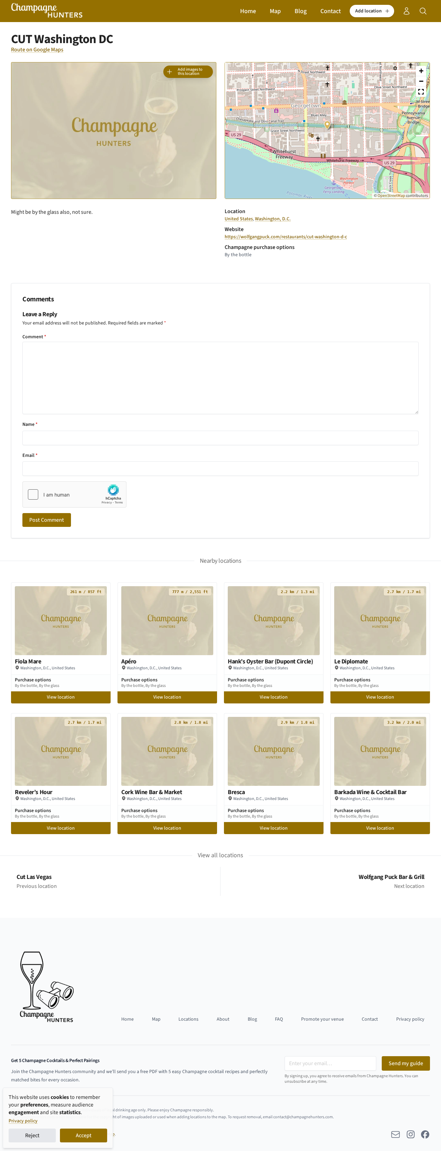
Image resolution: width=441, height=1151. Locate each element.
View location (61, 697)
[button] (372, 11)
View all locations (220, 855)
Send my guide (406, 1063)
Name (30, 424)
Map (275, 11)
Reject (32, 1135)
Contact (330, 11)
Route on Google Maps (37, 49)
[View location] (60, 621)
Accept (84, 1135)
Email (30, 455)
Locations (188, 1019)
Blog (301, 11)
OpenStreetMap (391, 196)
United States (239, 219)
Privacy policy (23, 1121)
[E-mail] (395, 1134)
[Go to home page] (47, 11)
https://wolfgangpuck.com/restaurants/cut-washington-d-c (286, 236)
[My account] (406, 11)
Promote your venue (322, 1019)
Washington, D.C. (273, 219)
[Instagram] (411, 1134)
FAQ (279, 1019)
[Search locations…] (423, 11)
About (223, 1019)
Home (248, 11)
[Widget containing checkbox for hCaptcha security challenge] (74, 494)
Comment (34, 336)
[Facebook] (425, 1134)
